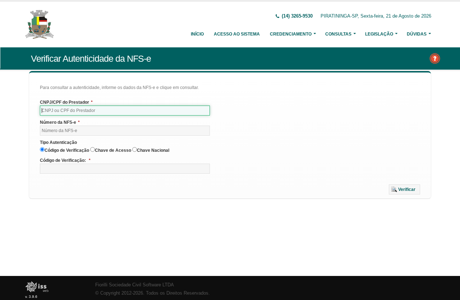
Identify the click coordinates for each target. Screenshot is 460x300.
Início (197, 34)
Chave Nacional (153, 150)
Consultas (338, 34)
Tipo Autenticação (58, 142)
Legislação (379, 34)
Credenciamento (291, 34)
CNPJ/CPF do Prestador (66, 102)
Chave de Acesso (113, 150)
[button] (404, 189)
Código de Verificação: (65, 160)
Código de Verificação (67, 150)
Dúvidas (417, 34)
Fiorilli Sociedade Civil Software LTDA (134, 284)
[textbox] (125, 111)
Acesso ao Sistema (237, 34)
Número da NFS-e (60, 122)
